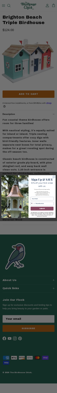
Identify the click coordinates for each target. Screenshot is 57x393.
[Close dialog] (54, 177)
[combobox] (33, 203)
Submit (42, 208)
